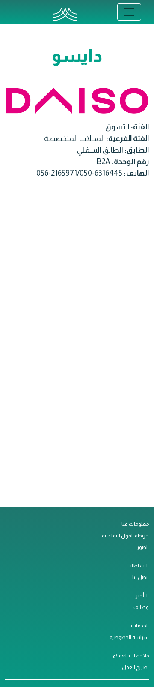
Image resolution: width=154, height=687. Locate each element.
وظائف (141, 607)
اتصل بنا (140, 577)
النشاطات (138, 566)
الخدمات (140, 626)
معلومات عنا (135, 524)
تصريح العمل (135, 667)
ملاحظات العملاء (131, 656)
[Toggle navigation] (129, 12)
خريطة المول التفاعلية (125, 536)
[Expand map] (77, 348)
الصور (143, 547)
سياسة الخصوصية (129, 637)
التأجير (142, 596)
